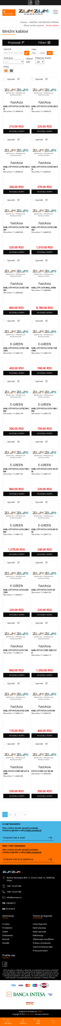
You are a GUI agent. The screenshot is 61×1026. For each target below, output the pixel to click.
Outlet (5, 931)
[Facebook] (30, 3)
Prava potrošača (40, 950)
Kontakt (5, 943)
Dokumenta (7, 935)
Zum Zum (30, 1014)
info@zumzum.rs (14, 897)
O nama (5, 924)
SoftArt (39, 1011)
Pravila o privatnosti (42, 943)
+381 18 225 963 (14, 886)
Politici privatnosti (33, 830)
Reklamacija (38, 935)
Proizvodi (16, 42)
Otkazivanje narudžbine (43, 939)
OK (49, 52)
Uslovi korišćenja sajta (43, 946)
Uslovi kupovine (40, 924)
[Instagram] (37, 3)
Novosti (5, 939)
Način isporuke (39, 931)
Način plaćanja (39, 928)
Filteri (44, 42)
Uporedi (11, 79)
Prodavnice (7, 928)
